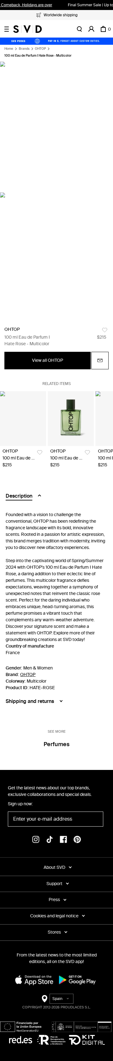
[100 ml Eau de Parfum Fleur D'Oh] (23, 418)
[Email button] (100, 360)
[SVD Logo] (27, 29)
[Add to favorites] (105, 330)
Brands (24, 49)
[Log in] (91, 29)
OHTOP (40, 49)
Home (8, 49)
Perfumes (56, 744)
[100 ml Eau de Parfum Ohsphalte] (71, 418)
